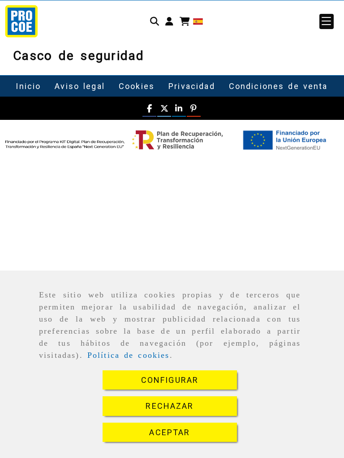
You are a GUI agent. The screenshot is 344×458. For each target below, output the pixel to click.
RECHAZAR (170, 406)
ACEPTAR (169, 432)
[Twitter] (164, 109)
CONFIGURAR (170, 380)
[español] (198, 20)
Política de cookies (128, 355)
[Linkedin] (179, 109)
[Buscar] (154, 21)
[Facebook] (149, 109)
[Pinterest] (194, 109)
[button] (169, 21)
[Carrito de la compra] (184, 21)
